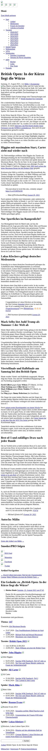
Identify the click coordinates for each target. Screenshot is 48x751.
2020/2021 (14, 45)
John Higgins (15, 652)
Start (7, 19)
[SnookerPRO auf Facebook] (11, 6)
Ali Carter (13, 670)
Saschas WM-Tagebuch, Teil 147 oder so (30, 661)
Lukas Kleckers (16, 721)
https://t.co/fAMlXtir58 (14, 191)
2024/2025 (14, 36)
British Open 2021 (18, 641)
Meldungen (14, 24)
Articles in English (17, 28)
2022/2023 (14, 41)
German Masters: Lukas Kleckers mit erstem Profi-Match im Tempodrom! (24, 735)
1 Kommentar (34, 84)
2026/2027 (14, 32)
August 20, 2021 (33, 195)
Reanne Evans (15, 702)
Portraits (9, 68)
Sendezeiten (10, 53)
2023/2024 (14, 38)
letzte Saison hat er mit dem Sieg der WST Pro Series (23, 419)
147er (8, 51)
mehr (7, 60)
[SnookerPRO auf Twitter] (15, 6)
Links (12, 64)
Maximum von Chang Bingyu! (26, 637)
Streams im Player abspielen (20, 58)
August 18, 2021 (30, 514)
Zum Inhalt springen (8, 15)
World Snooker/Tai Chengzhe (32, 99)
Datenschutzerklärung (29, 749)
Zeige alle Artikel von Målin (12, 541)
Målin (26, 84)
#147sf (8, 311)
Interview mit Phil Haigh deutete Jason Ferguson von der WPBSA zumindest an (22, 127)
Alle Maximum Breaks (17, 626)
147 (10, 622)
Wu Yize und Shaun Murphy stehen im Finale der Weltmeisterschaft (25, 664)
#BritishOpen (28, 309)
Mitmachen (5, 749)
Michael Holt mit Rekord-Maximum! (29, 635)
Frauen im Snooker (17, 26)
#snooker (21, 304)
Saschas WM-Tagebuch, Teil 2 (26, 678)
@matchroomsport (12, 309)
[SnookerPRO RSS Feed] (3, 6)
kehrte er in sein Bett (8, 475)
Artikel (12, 22)
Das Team (14, 66)
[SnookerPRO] (24, 2)
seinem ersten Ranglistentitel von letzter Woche (22, 408)
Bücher (13, 62)
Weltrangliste (10, 49)
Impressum (14, 749)
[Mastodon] (7, 6)
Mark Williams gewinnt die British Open (23, 577)
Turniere (9, 30)
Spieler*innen (11, 47)
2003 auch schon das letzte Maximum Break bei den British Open (23, 167)
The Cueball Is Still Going (25, 680)
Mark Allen (14, 685)
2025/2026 (14, 34)
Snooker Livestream (17, 55)
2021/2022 (14, 43)
